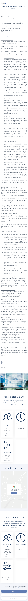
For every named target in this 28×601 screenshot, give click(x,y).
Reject (14, 594)
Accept (14, 492)
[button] (26, 2)
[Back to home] (3, 2)
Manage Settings (14, 598)
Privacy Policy (20, 588)
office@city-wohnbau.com (10, 36)
